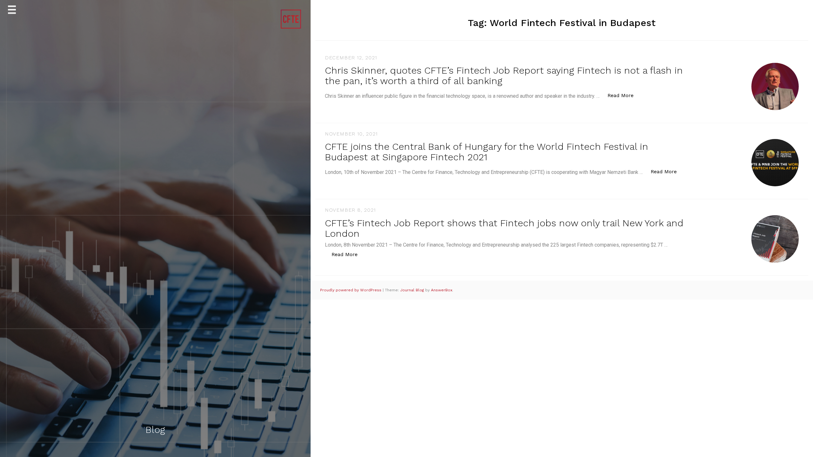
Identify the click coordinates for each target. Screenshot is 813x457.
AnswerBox (441, 290)
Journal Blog (412, 290)
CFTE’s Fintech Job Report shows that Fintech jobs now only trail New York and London (504, 228)
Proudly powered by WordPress (351, 290)
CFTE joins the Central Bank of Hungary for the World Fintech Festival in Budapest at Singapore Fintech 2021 (486, 151)
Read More (624, 95)
